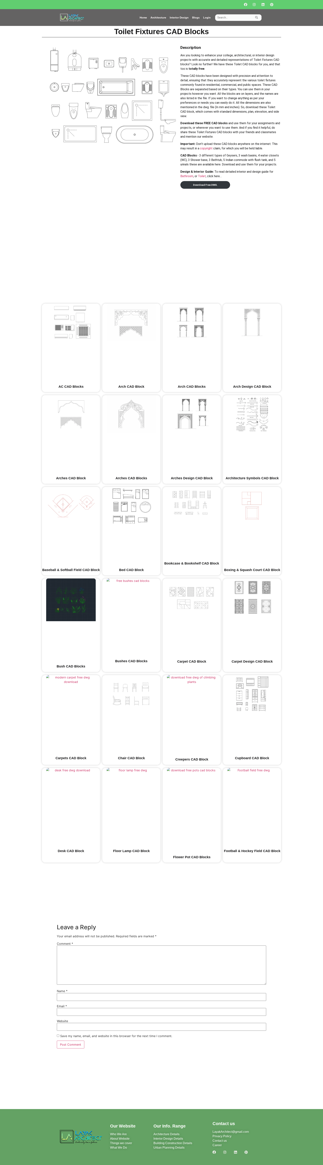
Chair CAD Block (131, 758)
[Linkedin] (263, 4)
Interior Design (179, 17)
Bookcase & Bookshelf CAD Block (191, 563)
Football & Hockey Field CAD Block (252, 851)
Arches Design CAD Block (192, 478)
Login (207, 17)
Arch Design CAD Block (252, 386)
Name (62, 991)
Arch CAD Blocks (192, 386)
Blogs (196, 17)
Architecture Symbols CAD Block (252, 478)
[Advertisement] (230, 216)
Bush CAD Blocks (71, 666)
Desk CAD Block (71, 851)
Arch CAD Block (131, 386)
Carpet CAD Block (191, 661)
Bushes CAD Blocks (131, 661)
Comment (65, 943)
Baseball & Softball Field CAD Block (71, 570)
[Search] (257, 17)
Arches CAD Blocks (131, 478)
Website (62, 1021)
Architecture (158, 17)
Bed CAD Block (131, 570)
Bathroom (186, 176)
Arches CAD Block (71, 478)
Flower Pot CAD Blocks (191, 857)
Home (143, 17)
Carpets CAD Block (71, 758)
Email (62, 1006)
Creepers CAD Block (191, 759)
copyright (206, 148)
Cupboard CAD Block (252, 758)
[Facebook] (245, 4)
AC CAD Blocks (71, 386)
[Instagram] (254, 4)
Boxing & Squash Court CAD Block (252, 570)
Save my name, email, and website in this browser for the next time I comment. (116, 1035)
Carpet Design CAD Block (252, 661)
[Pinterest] (271, 4)
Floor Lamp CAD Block (131, 851)
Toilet (202, 176)
